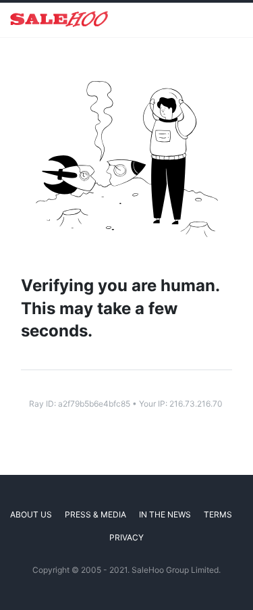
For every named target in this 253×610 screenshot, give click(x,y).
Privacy (126, 537)
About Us (31, 514)
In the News (165, 514)
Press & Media (95, 514)
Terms (218, 514)
